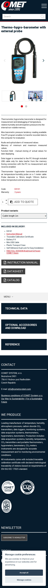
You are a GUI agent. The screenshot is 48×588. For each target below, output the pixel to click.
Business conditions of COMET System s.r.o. (22, 395)
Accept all (24, 573)
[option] (24, 60)
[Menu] (44, 5)
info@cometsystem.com (19, 389)
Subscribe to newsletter (14, 538)
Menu (7, 296)
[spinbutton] (3, 202)
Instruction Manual (14, 234)
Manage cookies (24, 580)
